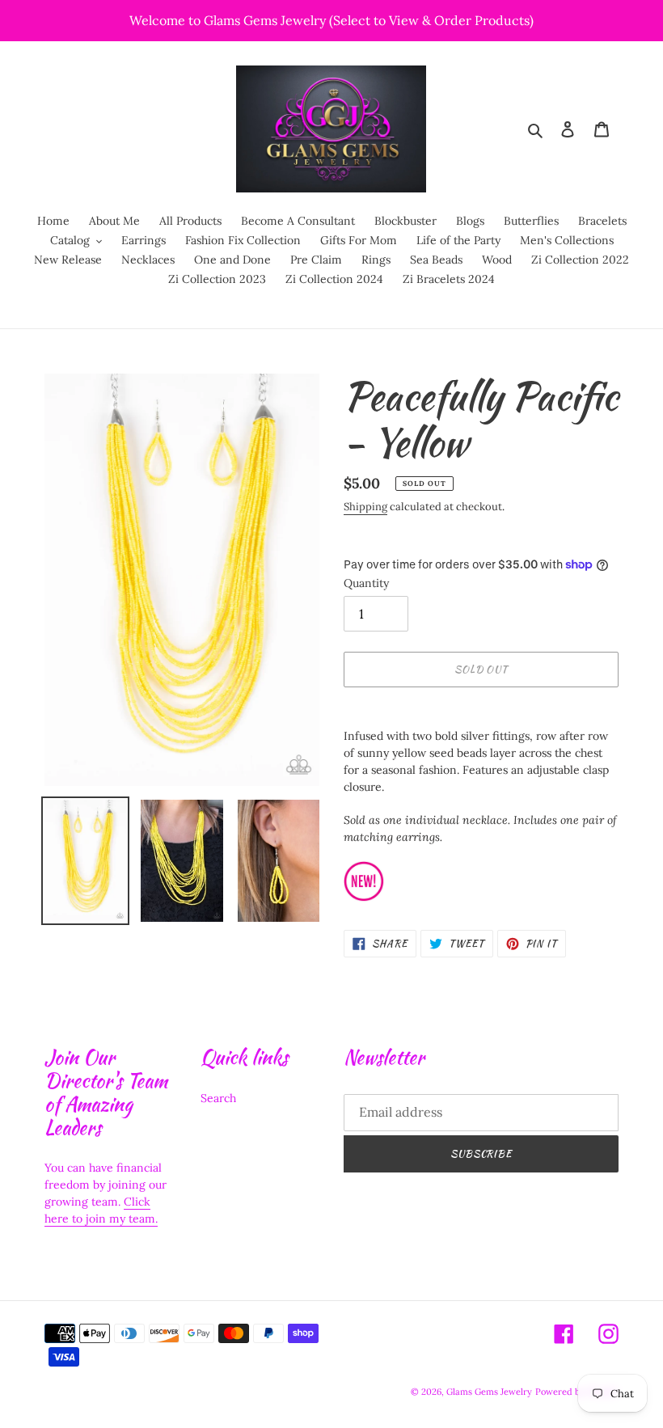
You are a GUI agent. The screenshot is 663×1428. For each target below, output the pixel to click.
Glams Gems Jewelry (489, 1391)
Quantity (366, 583)
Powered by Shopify (577, 1391)
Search (218, 1098)
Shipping (365, 506)
